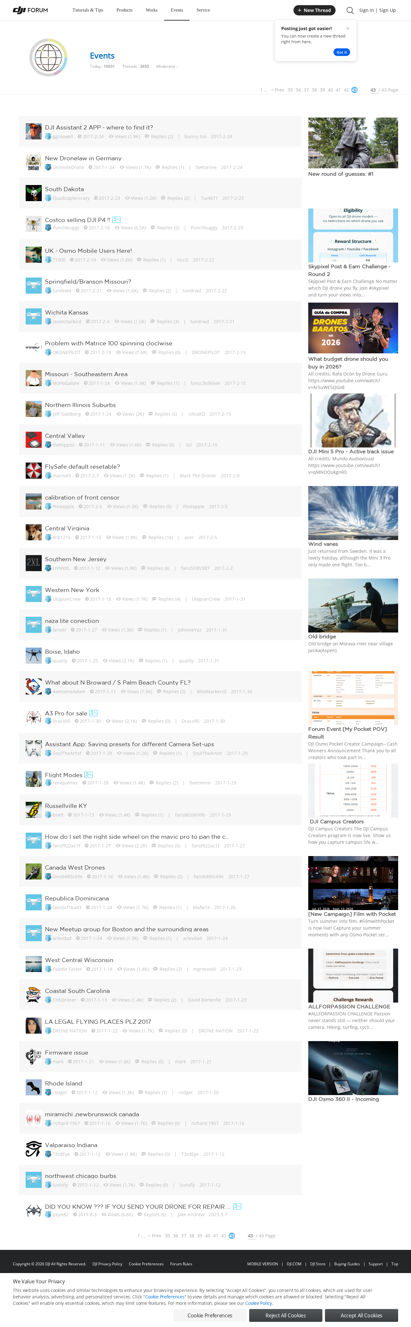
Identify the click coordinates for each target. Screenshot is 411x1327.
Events (177, 10)
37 (306, 90)
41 (338, 90)
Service (203, 10)
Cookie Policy (258, 1303)
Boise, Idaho (62, 651)
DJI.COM (294, 1264)
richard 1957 (66, 1123)
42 (346, 90)
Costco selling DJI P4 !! (77, 220)
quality (60, 661)
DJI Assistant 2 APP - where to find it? (99, 127)
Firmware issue (66, 1052)
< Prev (277, 90)
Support (376, 1264)
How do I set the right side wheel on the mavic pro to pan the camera (138, 836)
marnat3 (62, 476)
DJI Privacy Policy (107, 1264)
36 (298, 90)
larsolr (59, 630)
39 (322, 90)
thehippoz (63, 445)
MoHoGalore (66, 383)
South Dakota (64, 189)
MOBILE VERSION (262, 1264)
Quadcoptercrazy (71, 198)
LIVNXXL (61, 568)
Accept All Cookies (361, 1315)
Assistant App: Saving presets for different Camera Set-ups (129, 744)
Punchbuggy (66, 228)
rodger (60, 1092)
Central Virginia (67, 528)
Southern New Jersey (76, 559)
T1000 (59, 260)
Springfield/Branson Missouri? (88, 281)
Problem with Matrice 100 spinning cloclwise (108, 343)
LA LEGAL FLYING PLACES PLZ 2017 (98, 1021)
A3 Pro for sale (66, 713)
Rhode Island (63, 1083)
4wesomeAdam (69, 691)
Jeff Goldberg (67, 414)
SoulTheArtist (67, 753)
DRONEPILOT (67, 352)
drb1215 (62, 537)
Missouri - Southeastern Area (86, 374)
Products (124, 10)
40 (330, 90)
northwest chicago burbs (80, 1176)
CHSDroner (64, 1000)
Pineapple (63, 506)
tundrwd (62, 291)
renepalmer (65, 783)
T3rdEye (61, 1154)
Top (394, 1264)
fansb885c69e (68, 876)
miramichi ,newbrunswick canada (92, 1114)
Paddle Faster (67, 969)
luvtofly (60, 1185)
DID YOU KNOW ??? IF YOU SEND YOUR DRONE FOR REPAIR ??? (138, 1206)
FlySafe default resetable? (82, 466)
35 (290, 90)
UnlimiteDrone (68, 167)
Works (151, 10)
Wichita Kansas (66, 312)
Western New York (72, 590)
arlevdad (62, 938)
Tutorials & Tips (88, 10)
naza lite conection (72, 621)
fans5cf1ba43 (67, 907)
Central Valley (65, 435)
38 (314, 90)
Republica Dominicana (77, 898)
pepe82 (61, 1214)
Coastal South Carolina (77, 991)
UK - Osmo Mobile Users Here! (88, 250)
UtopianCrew (67, 599)
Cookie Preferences (146, 1264)
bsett (58, 815)
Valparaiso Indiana (71, 1145)
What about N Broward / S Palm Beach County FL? (118, 682)
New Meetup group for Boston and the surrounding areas (127, 929)
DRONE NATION (70, 1031)
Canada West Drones (75, 867)
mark (58, 1061)
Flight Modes (64, 775)
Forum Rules (181, 1264)
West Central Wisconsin (79, 960)
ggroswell (63, 136)
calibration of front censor (82, 497)
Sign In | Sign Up (377, 10)
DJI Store (318, 1264)
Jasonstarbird (67, 321)
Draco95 (61, 721)
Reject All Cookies (286, 1315)
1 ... (264, 90)
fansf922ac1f (66, 846)
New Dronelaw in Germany (83, 158)
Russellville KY (66, 806)
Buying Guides (347, 1264)
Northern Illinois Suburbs (80, 405)
